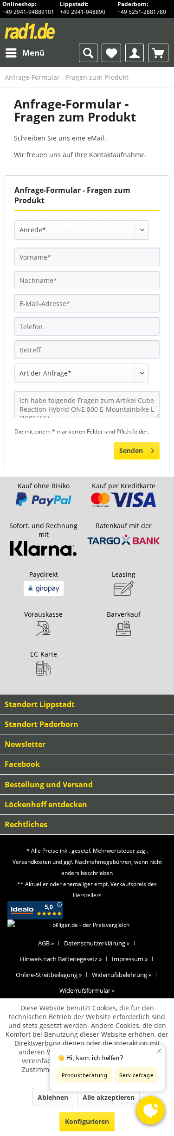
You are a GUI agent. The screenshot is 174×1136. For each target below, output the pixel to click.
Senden (131, 450)
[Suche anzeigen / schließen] (88, 53)
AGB (46, 943)
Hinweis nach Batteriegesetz (61, 959)
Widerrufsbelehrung (121, 974)
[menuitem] (24, 53)
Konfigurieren (87, 1121)
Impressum (130, 959)
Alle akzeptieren (109, 1097)
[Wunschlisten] (111, 53)
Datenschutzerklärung (96, 943)
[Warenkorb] (158, 53)
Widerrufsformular (87, 990)
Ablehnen (53, 1097)
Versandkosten (32, 862)
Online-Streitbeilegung (49, 974)
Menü (33, 52)
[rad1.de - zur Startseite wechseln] (46, 31)
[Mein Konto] (134, 53)
